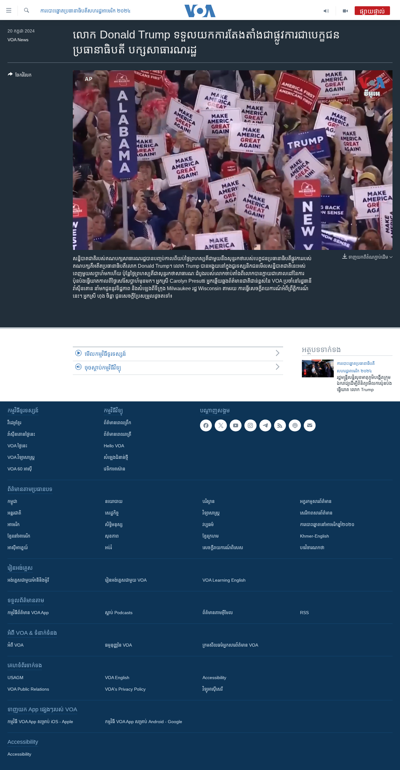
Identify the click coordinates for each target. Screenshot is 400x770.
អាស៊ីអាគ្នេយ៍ (18, 547)
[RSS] (280, 425)
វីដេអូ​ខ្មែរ (14, 422)
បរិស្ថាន (208, 501)
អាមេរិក (14, 524)
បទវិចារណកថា (312, 547)
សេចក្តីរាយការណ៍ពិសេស (222, 547)
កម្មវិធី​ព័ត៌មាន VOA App (28, 612)
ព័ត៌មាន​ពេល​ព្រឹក (117, 422)
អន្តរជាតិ (14, 512)
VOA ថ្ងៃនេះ (17, 445)
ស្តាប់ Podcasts (118, 612)
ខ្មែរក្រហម (210, 536)
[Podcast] (295, 425)
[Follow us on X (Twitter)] (221, 425)
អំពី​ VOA (15, 645)
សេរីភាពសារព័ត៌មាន (316, 512)
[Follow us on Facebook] (206, 425)
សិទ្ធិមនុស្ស (113, 524)
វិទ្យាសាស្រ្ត (211, 512)
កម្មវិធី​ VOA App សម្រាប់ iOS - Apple (40, 721)
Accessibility (214, 677)
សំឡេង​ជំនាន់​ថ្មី (116, 457)
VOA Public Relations (28, 689)
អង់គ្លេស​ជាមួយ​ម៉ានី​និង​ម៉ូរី (28, 580)
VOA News (18, 39)
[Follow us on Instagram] (250, 425)
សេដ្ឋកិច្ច (112, 512)
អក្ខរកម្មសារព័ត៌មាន (316, 501)
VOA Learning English (224, 580)
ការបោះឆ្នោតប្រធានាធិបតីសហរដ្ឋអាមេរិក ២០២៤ (85, 10)
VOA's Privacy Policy (125, 689)
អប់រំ (108, 547)
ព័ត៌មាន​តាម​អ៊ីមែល (217, 612)
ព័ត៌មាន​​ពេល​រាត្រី (117, 434)
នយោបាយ (113, 501)
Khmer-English (314, 536)
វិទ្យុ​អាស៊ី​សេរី (212, 689)
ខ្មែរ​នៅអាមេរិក (19, 536)
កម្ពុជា (12, 501)
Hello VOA (114, 445)
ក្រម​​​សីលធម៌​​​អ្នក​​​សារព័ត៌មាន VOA (230, 645)
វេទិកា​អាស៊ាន (114, 468)
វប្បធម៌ (208, 524)
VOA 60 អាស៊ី (20, 468)
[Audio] (326, 11)
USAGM (15, 677)
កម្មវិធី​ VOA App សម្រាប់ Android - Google (143, 721)
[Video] (345, 11)
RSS (304, 612)
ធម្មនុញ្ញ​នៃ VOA (118, 645)
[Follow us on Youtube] (236, 425)
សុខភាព (112, 536)
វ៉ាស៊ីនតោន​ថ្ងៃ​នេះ (21, 434)
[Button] (20, 76)
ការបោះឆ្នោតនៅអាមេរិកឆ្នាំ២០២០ (327, 524)
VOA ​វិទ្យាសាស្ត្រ (21, 457)
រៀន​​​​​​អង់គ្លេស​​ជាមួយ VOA (126, 580)
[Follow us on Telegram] (265, 425)
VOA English (117, 677)
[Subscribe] (310, 425)
